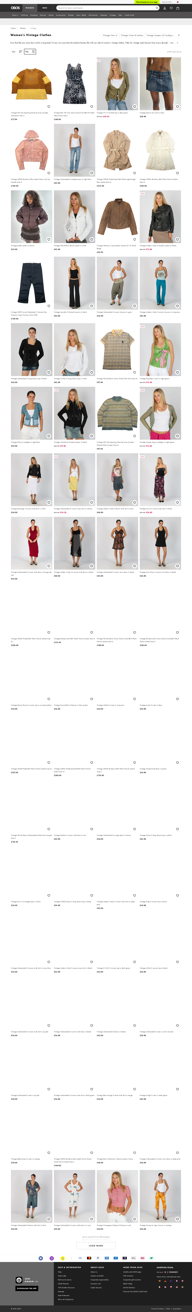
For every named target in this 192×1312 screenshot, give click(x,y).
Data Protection (63, 1295)
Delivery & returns (65, 1279)
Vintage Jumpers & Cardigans (160, 35)
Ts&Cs (168, 1309)
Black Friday (127, 1283)
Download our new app (146, 2)
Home (13, 28)
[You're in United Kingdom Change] (177, 2)
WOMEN (30, 8)
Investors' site (96, 1283)
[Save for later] (49, 107)
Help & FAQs (167, 2)
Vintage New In (110, 35)
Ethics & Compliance (66, 1299)
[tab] (15, 15)
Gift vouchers (128, 1276)
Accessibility (177, 1309)
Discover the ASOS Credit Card (135, 1291)
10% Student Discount (66, 1287)
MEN (44, 8)
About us (94, 1272)
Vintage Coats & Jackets (132, 35)
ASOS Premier (63, 1283)
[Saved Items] (171, 8)
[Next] (179, 35)
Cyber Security (96, 1287)
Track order (62, 1276)
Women (23, 28)
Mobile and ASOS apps (132, 1272)
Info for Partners (129, 1287)
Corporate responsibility (100, 1279)
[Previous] (99, 35)
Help (60, 1272)
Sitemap (61, 1291)
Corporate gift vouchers (132, 1279)
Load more (96, 1245)
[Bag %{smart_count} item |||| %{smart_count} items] (177, 8)
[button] (160, 1281)
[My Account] (164, 8)
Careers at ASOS (97, 1276)
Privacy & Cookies (158, 1309)
